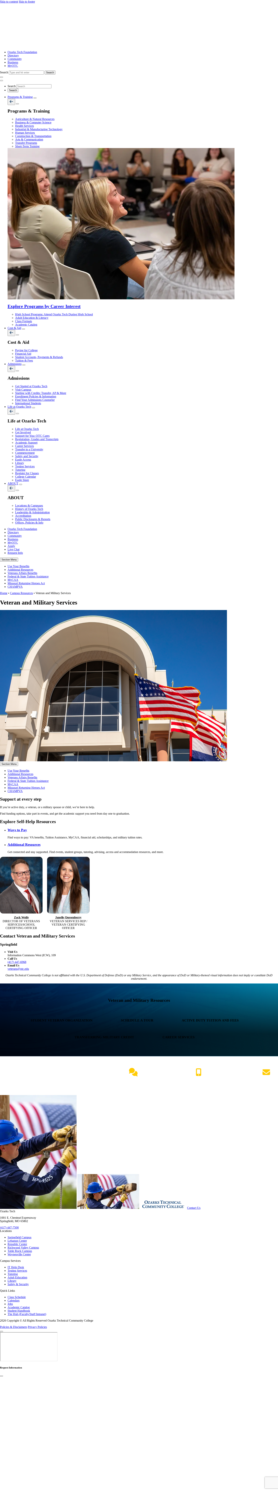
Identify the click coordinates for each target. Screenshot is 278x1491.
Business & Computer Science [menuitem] (33, 122)
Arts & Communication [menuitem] (29, 139)
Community (15, 59)
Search (4, 72)
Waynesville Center (19, 1254)
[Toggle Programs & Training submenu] (34, 98)
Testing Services (17, 1270)
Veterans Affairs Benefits (22, 573)
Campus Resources (21, 593)
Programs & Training (20, 97)
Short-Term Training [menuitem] (27, 146)
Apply (11, 546)
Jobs (10, 1303)
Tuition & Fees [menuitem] (24, 360)
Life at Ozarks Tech (19, 406)
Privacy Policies (37, 1327)
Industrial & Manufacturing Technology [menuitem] (39, 129)
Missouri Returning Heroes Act (26, 583)
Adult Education (17, 1277)
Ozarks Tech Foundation (22, 52)
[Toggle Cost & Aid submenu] (23, 329)
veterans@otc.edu (18, 968)
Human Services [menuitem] (25, 132)
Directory (13, 55)
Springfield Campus (19, 1237)
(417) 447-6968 (17, 962)
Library (12, 1280)
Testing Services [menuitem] (25, 466)
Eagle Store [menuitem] (22, 480)
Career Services (179, 1037)
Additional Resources (20, 569)
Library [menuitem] (19, 463)
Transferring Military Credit (105, 1037)
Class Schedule (17, 1297)
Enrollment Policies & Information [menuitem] (35, 396)
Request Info (15, 552)
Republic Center (17, 1244)
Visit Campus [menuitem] (23, 389)
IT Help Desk (16, 1267)
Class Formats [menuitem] (23, 321)
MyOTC (13, 65)
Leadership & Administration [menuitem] (32, 512)
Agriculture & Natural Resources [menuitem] (34, 119)
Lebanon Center (17, 1240)
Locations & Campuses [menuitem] (29, 505)
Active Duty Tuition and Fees (211, 1020)
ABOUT (13, 483)
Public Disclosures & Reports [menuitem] (32, 519)
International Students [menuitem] (28, 403)
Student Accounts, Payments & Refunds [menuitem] (39, 357)
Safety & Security (18, 1284)
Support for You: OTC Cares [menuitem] (32, 435)
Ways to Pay (17, 830)
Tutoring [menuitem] (20, 469)
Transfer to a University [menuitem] (29, 449)
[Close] (1, 1331)
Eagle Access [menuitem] (23, 459)
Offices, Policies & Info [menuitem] (29, 522)
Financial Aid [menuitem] (23, 353)
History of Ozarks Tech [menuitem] (29, 509)
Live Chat (13, 549)
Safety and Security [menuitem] (26, 456)
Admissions (15, 364)
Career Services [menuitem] (24, 446)
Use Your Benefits (18, 566)
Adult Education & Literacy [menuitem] (31, 317)
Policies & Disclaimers (13, 1327)
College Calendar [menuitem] (25, 476)
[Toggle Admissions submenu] (23, 365)
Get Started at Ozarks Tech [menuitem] (31, 386)
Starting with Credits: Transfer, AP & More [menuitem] (40, 393)
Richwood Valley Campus (23, 1247)
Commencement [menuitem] (25, 452)
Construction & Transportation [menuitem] (33, 136)
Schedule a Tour (137, 1020)
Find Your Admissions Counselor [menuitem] (35, 399)
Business (13, 62)
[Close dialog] (1, 1376)
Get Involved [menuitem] (23, 432)
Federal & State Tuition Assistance (28, 576)
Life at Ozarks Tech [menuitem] (27, 429)
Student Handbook (19, 1310)
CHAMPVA (15, 586)
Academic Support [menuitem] (26, 442)
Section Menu (9, 559)
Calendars (13, 1300)
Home (3, 593)
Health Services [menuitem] (24, 125)
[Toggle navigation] (1, 77)
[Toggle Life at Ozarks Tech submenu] (33, 407)
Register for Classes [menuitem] (27, 473)
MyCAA (13, 579)
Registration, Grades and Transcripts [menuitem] (36, 439)
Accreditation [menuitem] (23, 515)
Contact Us (193, 1207)
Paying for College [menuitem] (26, 350)
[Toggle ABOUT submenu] (20, 484)
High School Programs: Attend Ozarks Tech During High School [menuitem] (54, 314)
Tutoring (13, 1274)
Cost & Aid (14, 328)
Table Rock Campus (20, 1251)
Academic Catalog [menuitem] (26, 324)
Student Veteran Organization (62, 1020)
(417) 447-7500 (198, 1080)
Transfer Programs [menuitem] (26, 142)
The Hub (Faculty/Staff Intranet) (27, 1314)
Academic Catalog (19, 1307)
